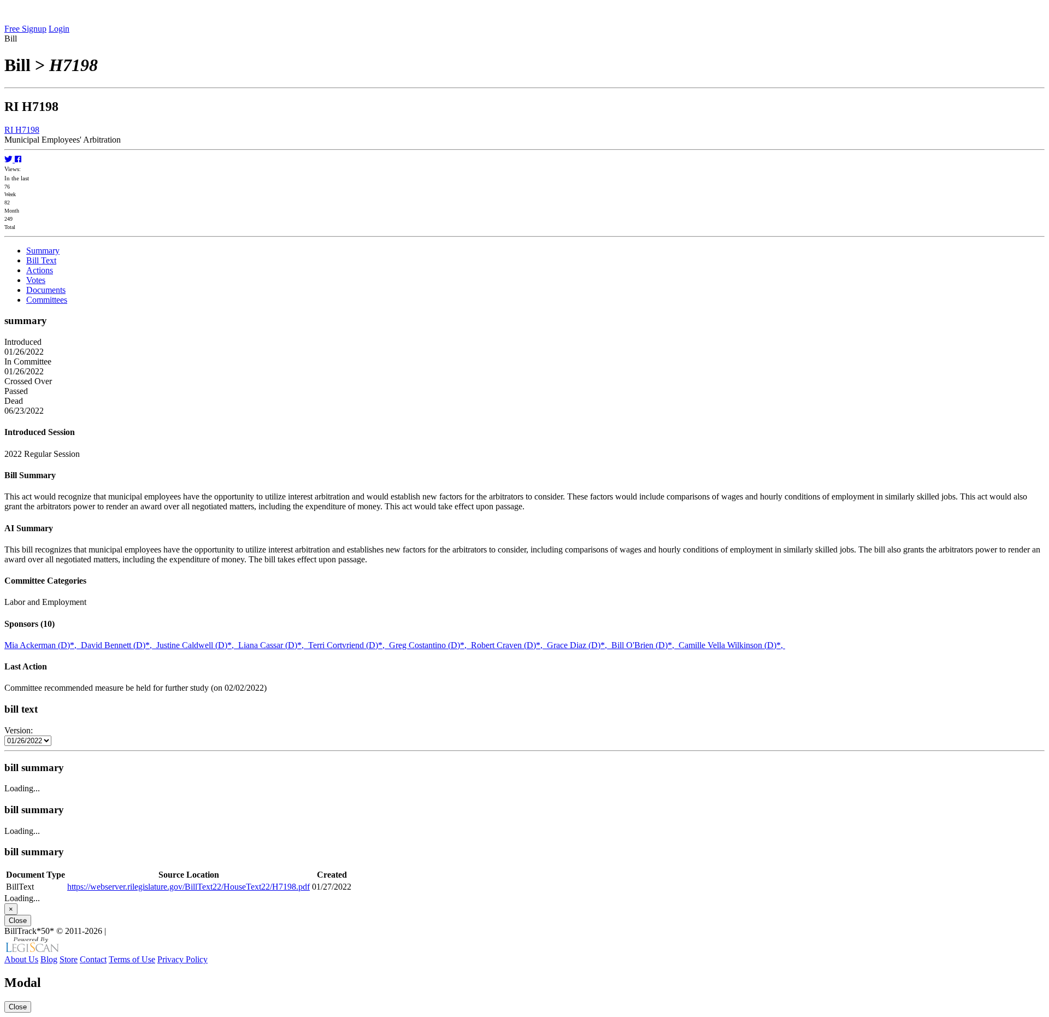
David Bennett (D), (118, 645)
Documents (46, 290)
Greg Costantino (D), (430, 645)
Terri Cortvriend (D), (348, 645)
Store (69, 959)
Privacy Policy (182, 959)
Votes (35, 280)
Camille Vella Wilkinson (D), (732, 645)
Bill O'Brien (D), (645, 645)
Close (18, 920)
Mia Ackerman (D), (42, 645)
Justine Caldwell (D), (197, 645)
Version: (18, 730)
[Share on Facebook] (18, 159)
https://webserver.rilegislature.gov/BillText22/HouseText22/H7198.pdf (188, 886)
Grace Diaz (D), (579, 645)
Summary (43, 250)
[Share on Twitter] (9, 159)
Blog (48, 959)
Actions (39, 270)
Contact (93, 959)
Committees (46, 299)
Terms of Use (132, 959)
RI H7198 (21, 129)
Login (59, 28)
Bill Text (41, 260)
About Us (21, 959)
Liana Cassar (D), (273, 645)
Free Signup (25, 28)
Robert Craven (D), (509, 645)
